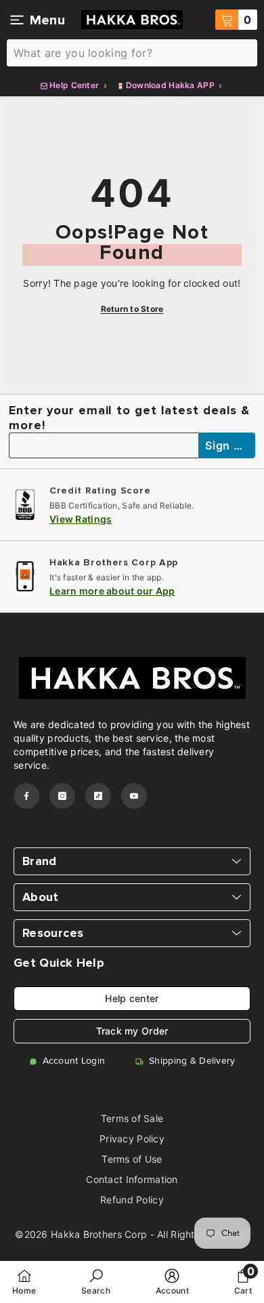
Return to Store (132, 309)
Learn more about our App (112, 591)
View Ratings (80, 519)
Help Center (74, 85)
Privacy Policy (132, 1138)
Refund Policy (132, 1199)
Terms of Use (132, 1159)
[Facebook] (26, 796)
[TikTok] (98, 796)
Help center (131, 998)
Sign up (227, 445)
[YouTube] (134, 796)
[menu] (17, 19)
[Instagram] (62, 796)
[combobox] (132, 52)
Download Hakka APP (170, 85)
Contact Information (131, 1179)
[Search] (132, 52)
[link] (96, 1282)
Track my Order (132, 1031)
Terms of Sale (132, 1118)
